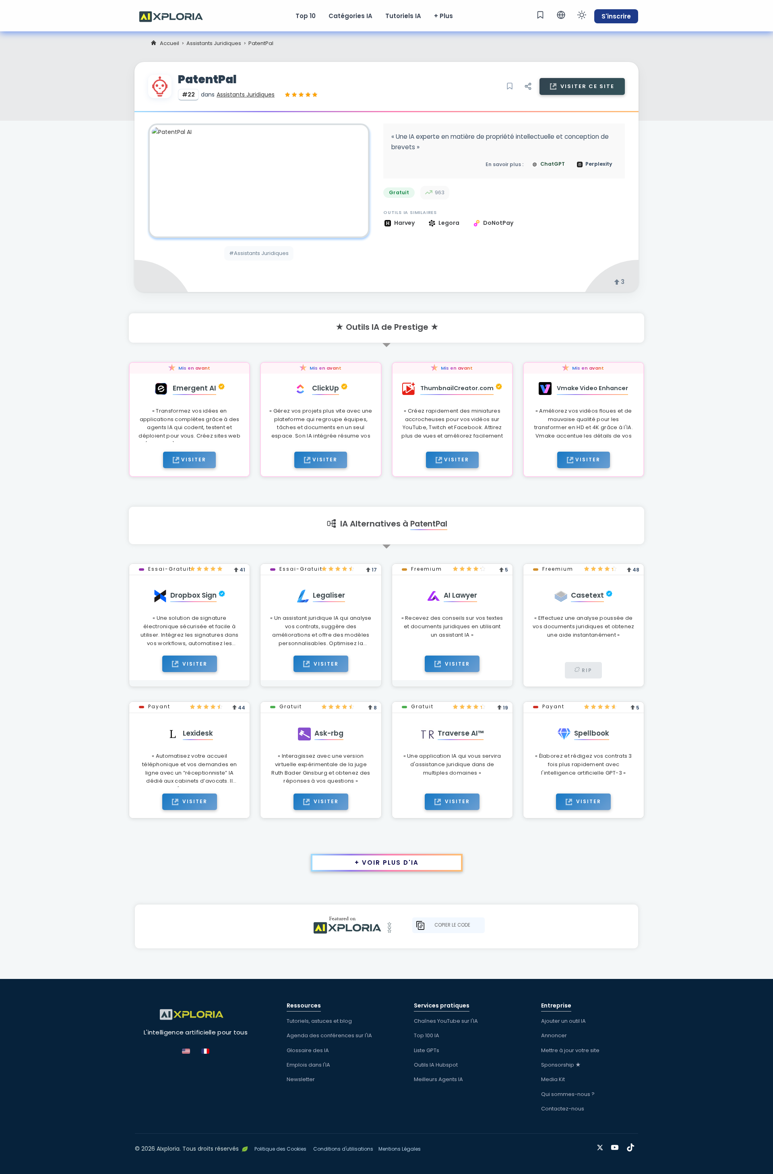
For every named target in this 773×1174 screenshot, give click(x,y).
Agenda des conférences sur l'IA (329, 1035)
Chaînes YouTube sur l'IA (446, 1021)
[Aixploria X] (602, 1146)
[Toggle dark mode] (581, 15)
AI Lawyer (460, 595)
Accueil (169, 43)
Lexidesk (198, 733)
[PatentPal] (259, 180)
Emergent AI (194, 388)
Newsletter (301, 1079)
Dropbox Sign (193, 595)
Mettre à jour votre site (570, 1050)
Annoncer (554, 1035)
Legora (449, 223)
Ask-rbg (328, 733)
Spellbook (591, 733)
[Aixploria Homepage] (175, 16)
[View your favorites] (540, 15)
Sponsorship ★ (561, 1065)
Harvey (405, 223)
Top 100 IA (426, 1035)
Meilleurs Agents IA (438, 1079)
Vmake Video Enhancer (592, 388)
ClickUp (325, 388)
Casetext (587, 595)
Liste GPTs (426, 1050)
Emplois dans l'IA (308, 1065)
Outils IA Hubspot (436, 1065)
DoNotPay (498, 223)
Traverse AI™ (461, 733)
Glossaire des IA (308, 1050)
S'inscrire (616, 16)
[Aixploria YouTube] (616, 1146)
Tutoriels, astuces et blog (319, 1021)
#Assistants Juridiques (259, 253)
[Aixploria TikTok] (632, 1146)
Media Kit (553, 1079)
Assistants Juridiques (213, 43)
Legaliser (329, 595)
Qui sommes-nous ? (568, 1094)
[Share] (527, 86)
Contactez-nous (562, 1108)
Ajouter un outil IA (563, 1021)
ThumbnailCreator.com (457, 388)
